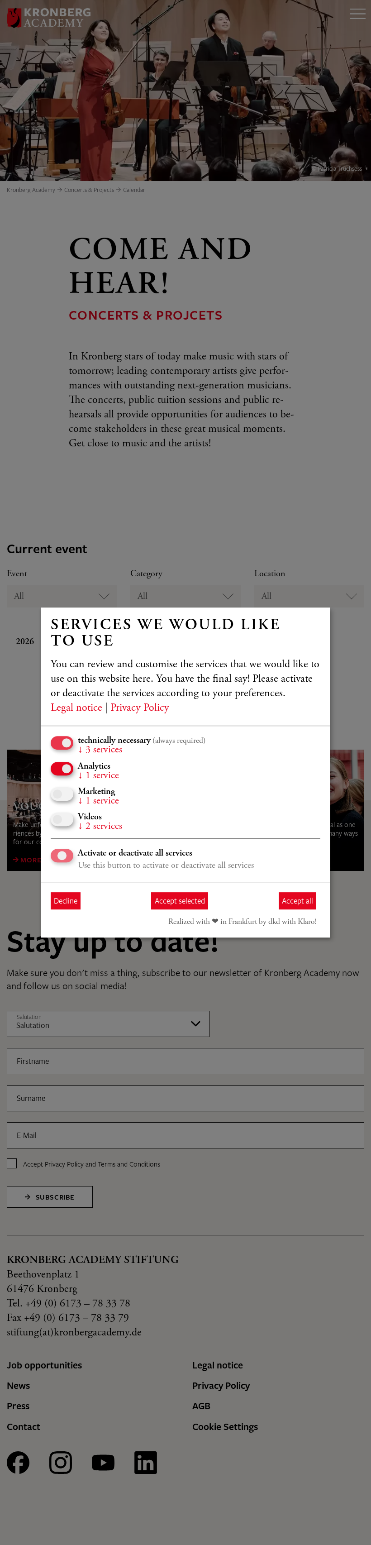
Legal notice (76, 708)
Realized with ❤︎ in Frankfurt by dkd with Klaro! (242, 922)
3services (100, 750)
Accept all (297, 900)
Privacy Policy (139, 708)
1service (98, 776)
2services (100, 827)
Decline (65, 900)
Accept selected (180, 900)
